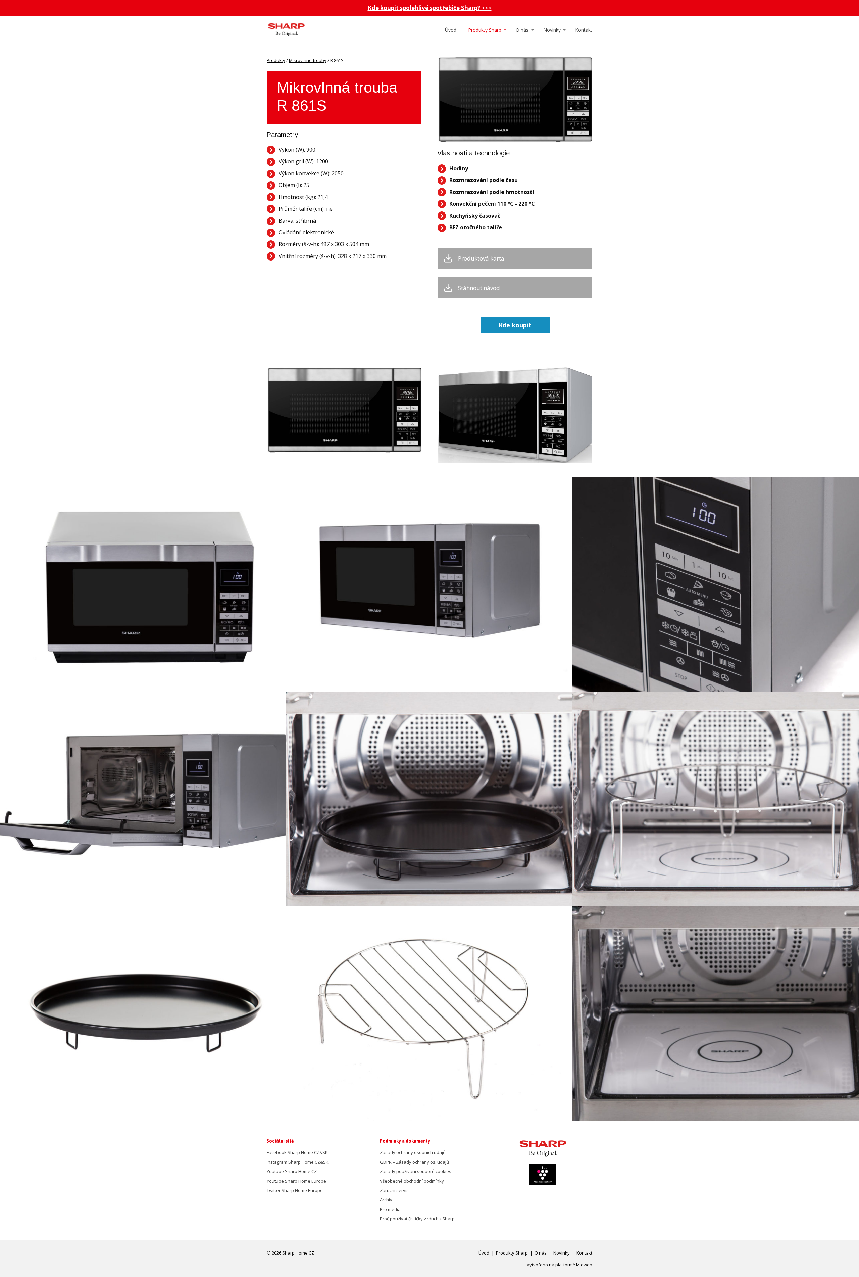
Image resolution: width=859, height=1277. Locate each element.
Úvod (450, 30)
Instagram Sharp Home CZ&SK (298, 1162)
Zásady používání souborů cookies (415, 1171)
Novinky (552, 30)
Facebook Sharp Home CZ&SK (297, 1152)
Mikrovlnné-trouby (307, 60)
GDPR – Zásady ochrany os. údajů (414, 1162)
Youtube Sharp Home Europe (296, 1181)
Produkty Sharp (484, 30)
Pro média (390, 1209)
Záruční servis (394, 1190)
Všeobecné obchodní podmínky (412, 1181)
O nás (522, 30)
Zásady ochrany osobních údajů (413, 1152)
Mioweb (584, 1265)
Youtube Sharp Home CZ (292, 1171)
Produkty (276, 60)
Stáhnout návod (479, 288)
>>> (430, 8)
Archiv (386, 1200)
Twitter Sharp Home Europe (295, 1190)
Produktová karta (481, 258)
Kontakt (583, 30)
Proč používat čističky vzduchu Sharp (417, 1219)
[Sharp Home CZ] (286, 29)
